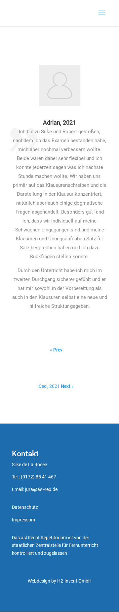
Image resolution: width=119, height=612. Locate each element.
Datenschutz (25, 507)
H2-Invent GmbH (74, 581)
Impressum (23, 519)
